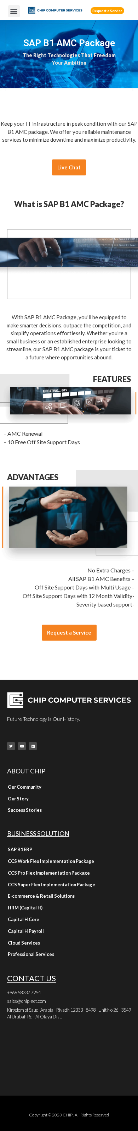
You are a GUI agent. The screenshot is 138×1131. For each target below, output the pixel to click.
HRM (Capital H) (25, 907)
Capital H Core (23, 919)
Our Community (24, 787)
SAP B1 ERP (20, 849)
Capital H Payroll (26, 931)
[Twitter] (11, 746)
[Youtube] (22, 746)
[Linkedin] (33, 746)
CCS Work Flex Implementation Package (51, 861)
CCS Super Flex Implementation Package (51, 884)
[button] (14, 11)
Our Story (18, 798)
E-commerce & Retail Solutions (41, 896)
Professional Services (31, 954)
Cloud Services (24, 943)
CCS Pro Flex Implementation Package (49, 873)
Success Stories (25, 810)
